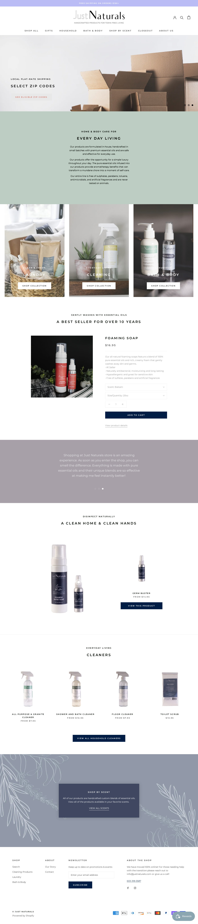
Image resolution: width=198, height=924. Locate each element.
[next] (188, 579)
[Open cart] (188, 17)
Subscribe (80, 885)
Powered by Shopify (23, 915)
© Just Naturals (23, 912)
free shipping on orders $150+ (99, 3)
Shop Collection (34, 286)
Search (16, 866)
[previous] (9, 579)
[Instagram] (135, 888)
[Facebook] (128, 888)
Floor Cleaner (122, 714)
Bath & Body (93, 30)
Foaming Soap (121, 338)
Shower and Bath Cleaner (75, 714)
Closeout (145, 30)
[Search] (181, 17)
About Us (166, 30)
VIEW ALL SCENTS (99, 808)
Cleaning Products (22, 871)
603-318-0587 (134, 881)
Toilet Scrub (170, 714)
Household (68, 30)
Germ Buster (142, 593)
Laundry (16, 877)
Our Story (50, 866)
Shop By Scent (120, 30)
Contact (49, 871)
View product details (116, 425)
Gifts (49, 30)
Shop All (32, 30)
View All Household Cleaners (99, 738)
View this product (141, 606)
